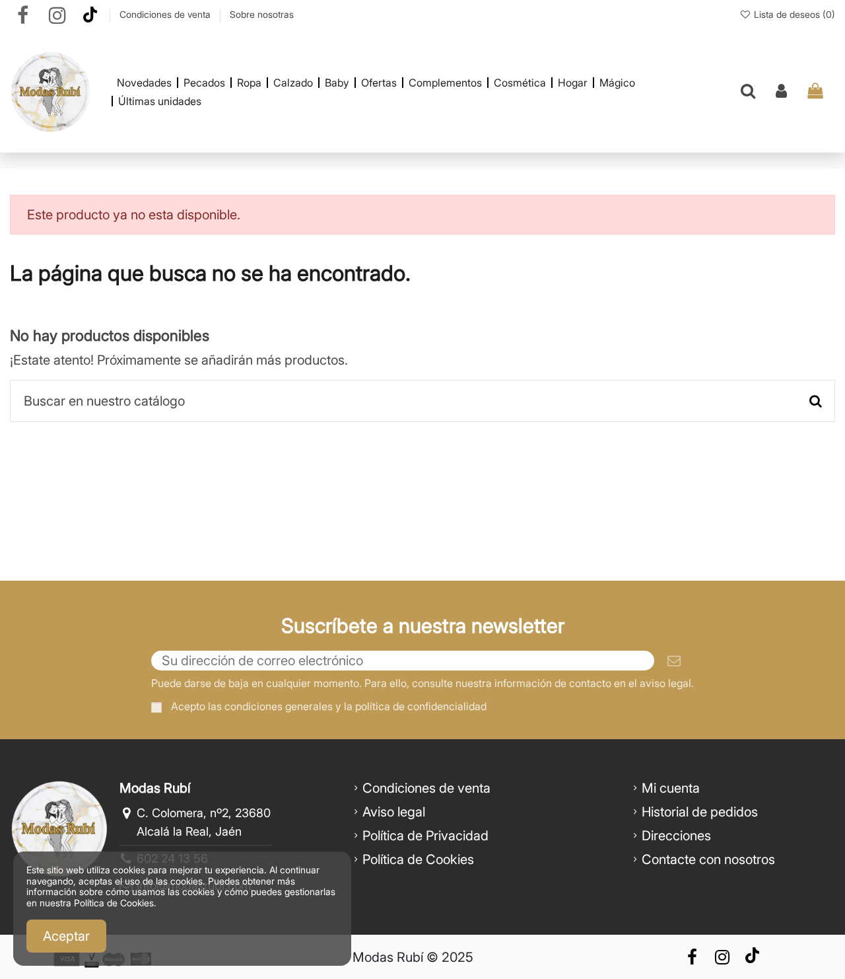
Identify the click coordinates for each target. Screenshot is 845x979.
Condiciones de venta (166, 14)
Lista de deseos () (793, 14)
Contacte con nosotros (708, 859)
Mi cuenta (671, 788)
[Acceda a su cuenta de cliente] (781, 92)
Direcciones (676, 836)
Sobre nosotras (262, 14)
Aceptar (66, 936)
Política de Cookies (418, 859)
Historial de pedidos (700, 812)
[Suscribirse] (674, 661)
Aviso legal (393, 812)
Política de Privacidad (425, 836)
